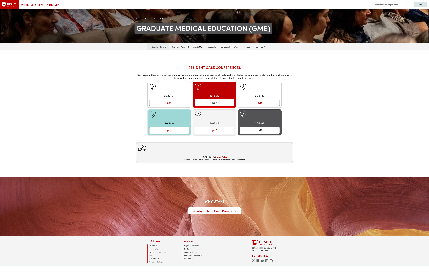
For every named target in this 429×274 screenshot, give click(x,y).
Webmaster (188, 259)
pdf (169, 102)
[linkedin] (266, 260)
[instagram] (271, 260)
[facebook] (258, 260)
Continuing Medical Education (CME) (187, 47)
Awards (247, 47)
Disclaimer (188, 249)
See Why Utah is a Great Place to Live (214, 211)
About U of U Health (156, 246)
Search (420, 4)
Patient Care (154, 259)
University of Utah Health (40, 4)
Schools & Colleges (156, 262)
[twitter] (253, 260)
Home (138, 19)
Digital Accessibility (191, 246)
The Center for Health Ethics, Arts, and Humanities (164, 19)
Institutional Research (157, 252)
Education (191, 19)
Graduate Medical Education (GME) (223, 47)
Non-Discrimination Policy (193, 255)
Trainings (259, 47)
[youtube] (262, 260)
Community (153, 249)
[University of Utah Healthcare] (267, 242)
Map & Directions (190, 252)
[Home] (9, 4)
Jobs (151, 255)
